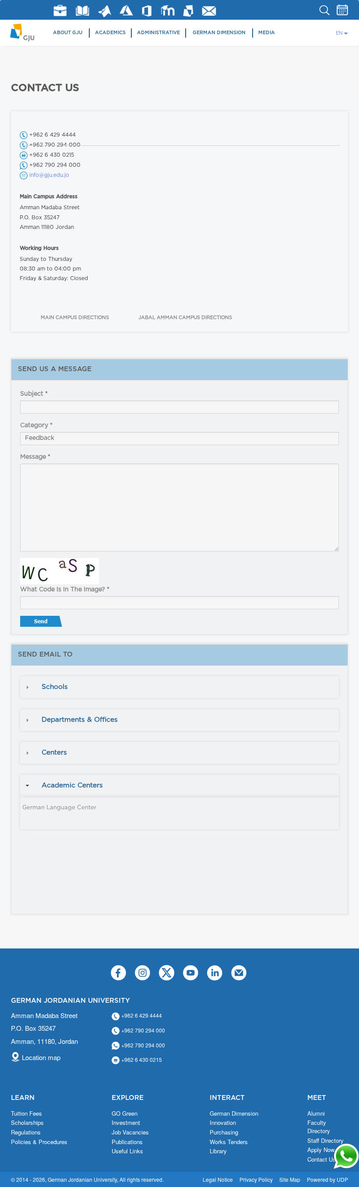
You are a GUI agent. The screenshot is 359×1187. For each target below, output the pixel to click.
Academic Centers (72, 785)
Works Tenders (229, 1142)
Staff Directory (325, 1141)
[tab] (179, 687)
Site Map (289, 1179)
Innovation (223, 1123)
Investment (126, 1123)
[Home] (25, 32)
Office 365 (146, 11)
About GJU (67, 32)
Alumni (316, 1113)
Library (82, 11)
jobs (60, 10)
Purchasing (224, 1132)
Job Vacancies (130, 1132)
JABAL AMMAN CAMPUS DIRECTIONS (185, 317)
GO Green (124, 1113)
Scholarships (27, 1123)
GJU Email (209, 11)
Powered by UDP (327, 1179)
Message (35, 457)
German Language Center (59, 808)
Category (36, 425)
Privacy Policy (256, 1179)
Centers (54, 752)
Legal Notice (218, 1179)
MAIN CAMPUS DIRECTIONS (75, 317)
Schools (55, 687)
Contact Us (321, 1159)
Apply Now (320, 1150)
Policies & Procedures (39, 1142)
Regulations (26, 1132)
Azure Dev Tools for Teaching (126, 10)
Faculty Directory (318, 1127)
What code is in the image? (64, 589)
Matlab (105, 11)
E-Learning (168, 10)
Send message (42, 623)
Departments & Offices (80, 719)
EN (339, 33)
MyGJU (188, 10)
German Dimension (219, 32)
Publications (127, 1142)
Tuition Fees (26, 1113)
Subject (34, 394)
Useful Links (127, 1151)
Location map (41, 1057)
